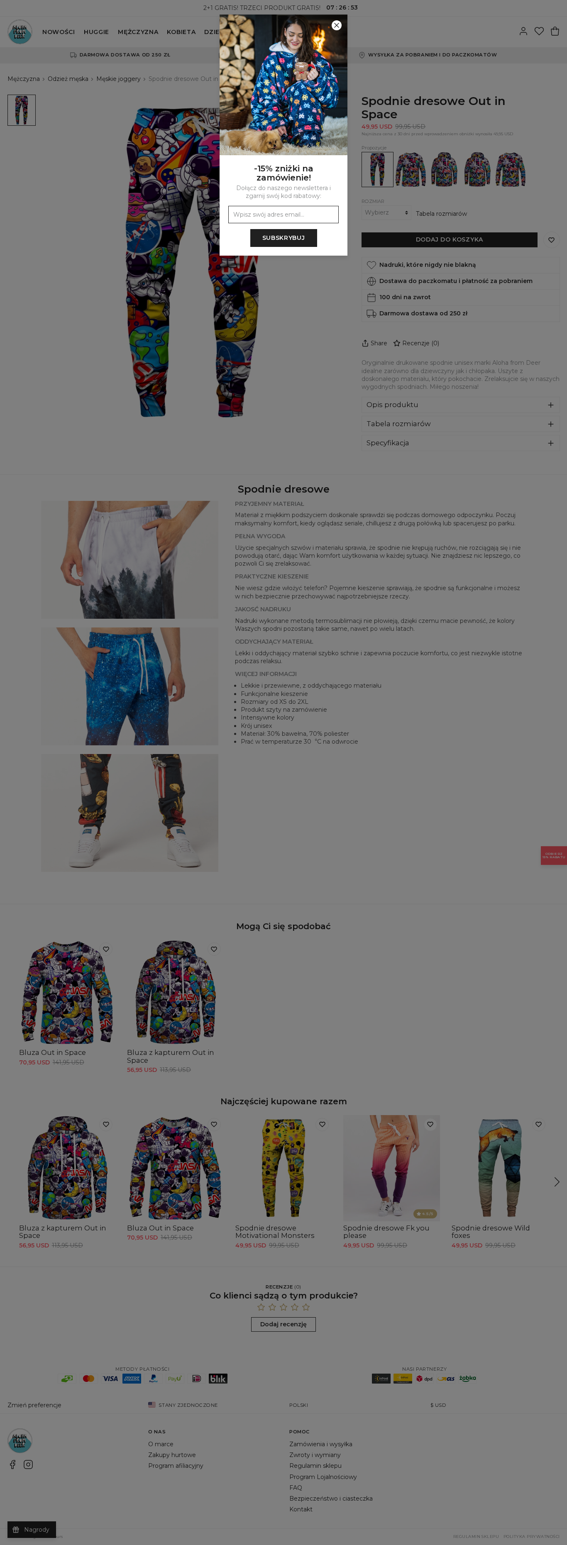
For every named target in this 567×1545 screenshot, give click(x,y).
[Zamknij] (337, 25)
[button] (283, 772)
